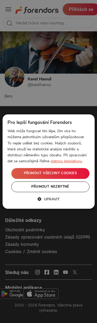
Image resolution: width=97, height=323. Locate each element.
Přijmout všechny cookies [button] (50, 173)
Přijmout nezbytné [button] (50, 186)
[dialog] (48, 161)
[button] (49, 199)
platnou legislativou (66, 161)
